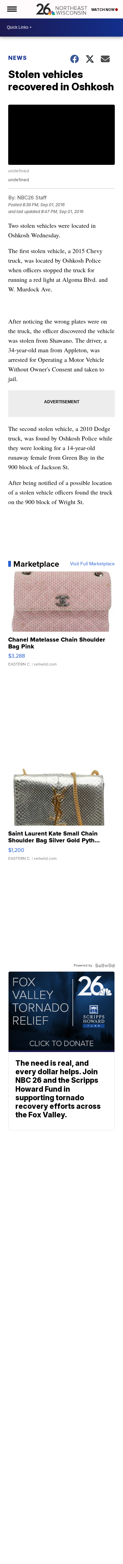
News (17, 57)
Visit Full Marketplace (92, 564)
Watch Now (103, 10)
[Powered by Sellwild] (105, 965)
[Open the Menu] (11, 9)
